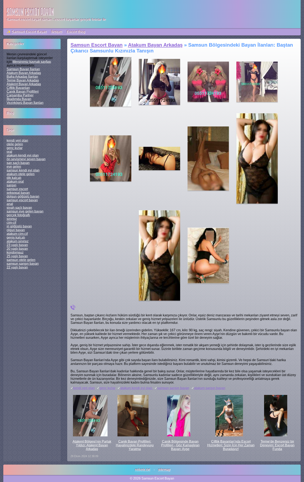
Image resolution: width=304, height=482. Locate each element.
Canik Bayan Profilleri (23, 91)
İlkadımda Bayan (19, 99)
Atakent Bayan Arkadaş (24, 84)
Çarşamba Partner (20, 95)
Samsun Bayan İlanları (23, 69)
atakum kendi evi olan (136, 388)
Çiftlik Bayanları (18, 88)
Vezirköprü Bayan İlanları (25, 102)
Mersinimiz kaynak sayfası (32, 61)
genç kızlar (107, 388)
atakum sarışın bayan (209, 388)
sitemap (164, 469)
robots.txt (142, 469)
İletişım (56, 32)
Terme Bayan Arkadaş (23, 80)
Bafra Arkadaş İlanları (22, 76)
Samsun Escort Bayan (29, 32)
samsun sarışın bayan (173, 388)
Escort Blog (76, 32)
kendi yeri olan (84, 388)
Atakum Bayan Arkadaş (24, 73)
